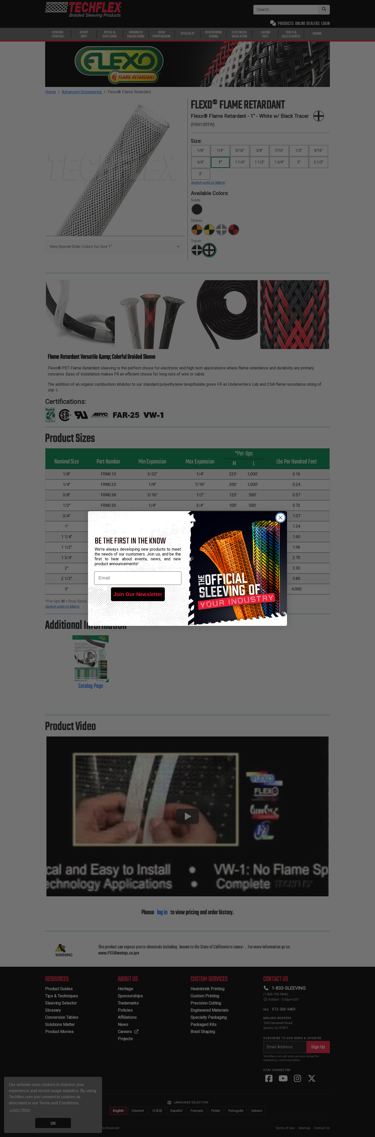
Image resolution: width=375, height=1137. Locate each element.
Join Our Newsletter (138, 594)
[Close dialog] (280, 517)
